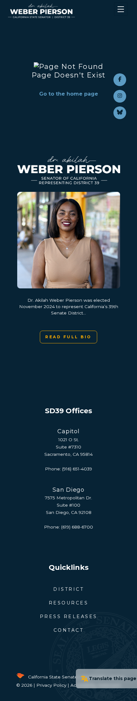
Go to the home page (68, 94)
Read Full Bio (68, 336)
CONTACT (69, 630)
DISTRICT (68, 589)
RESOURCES (69, 603)
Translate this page (112, 678)
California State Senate (52, 676)
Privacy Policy (51, 685)
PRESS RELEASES (68, 616)
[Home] (58, 11)
